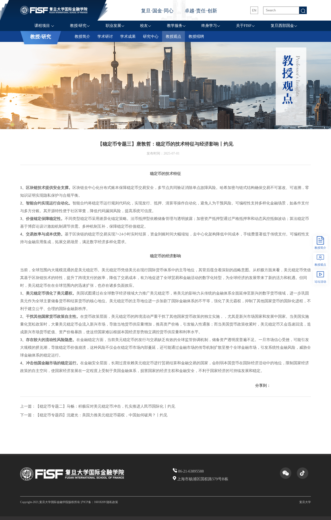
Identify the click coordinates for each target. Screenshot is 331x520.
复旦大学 (305, 502)
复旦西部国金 (282, 25)
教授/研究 (78, 25)
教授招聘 (196, 36)
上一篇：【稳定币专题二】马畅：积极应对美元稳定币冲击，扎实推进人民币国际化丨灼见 (97, 406)
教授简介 (82, 36)
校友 (144, 25)
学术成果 (128, 36)
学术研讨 (105, 36)
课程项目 (42, 25)
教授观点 (173, 36)
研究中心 (150, 36)
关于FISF (244, 25)
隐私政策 (112, 502)
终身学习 (209, 25)
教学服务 (174, 25)
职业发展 (113, 25)
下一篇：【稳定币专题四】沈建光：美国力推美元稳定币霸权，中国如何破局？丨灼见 (93, 415)
